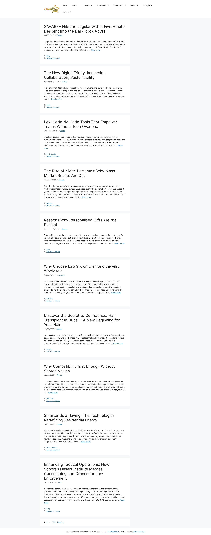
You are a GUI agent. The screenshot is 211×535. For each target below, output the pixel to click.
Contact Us (66, 12)
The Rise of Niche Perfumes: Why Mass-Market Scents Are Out (80, 173)
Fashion (49, 203)
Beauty (49, 349)
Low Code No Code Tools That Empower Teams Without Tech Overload (80, 124)
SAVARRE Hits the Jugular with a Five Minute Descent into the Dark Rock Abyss (84, 28)
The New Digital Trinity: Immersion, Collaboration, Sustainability (75, 75)
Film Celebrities (52, 447)
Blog (48, 56)
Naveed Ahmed (139, 531)
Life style (146, 5)
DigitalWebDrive (113, 531)
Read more (95, 50)
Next (60, 522)
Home (64, 5)
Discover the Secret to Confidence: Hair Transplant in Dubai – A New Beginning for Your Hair (82, 320)
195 (54, 522)
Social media (118, 5)
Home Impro (101, 5)
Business (86, 5)
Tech (73, 5)
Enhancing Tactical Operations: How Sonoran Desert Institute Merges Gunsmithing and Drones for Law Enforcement (76, 471)
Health (133, 5)
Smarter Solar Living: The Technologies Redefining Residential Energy (79, 417)
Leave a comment (53, 58)
